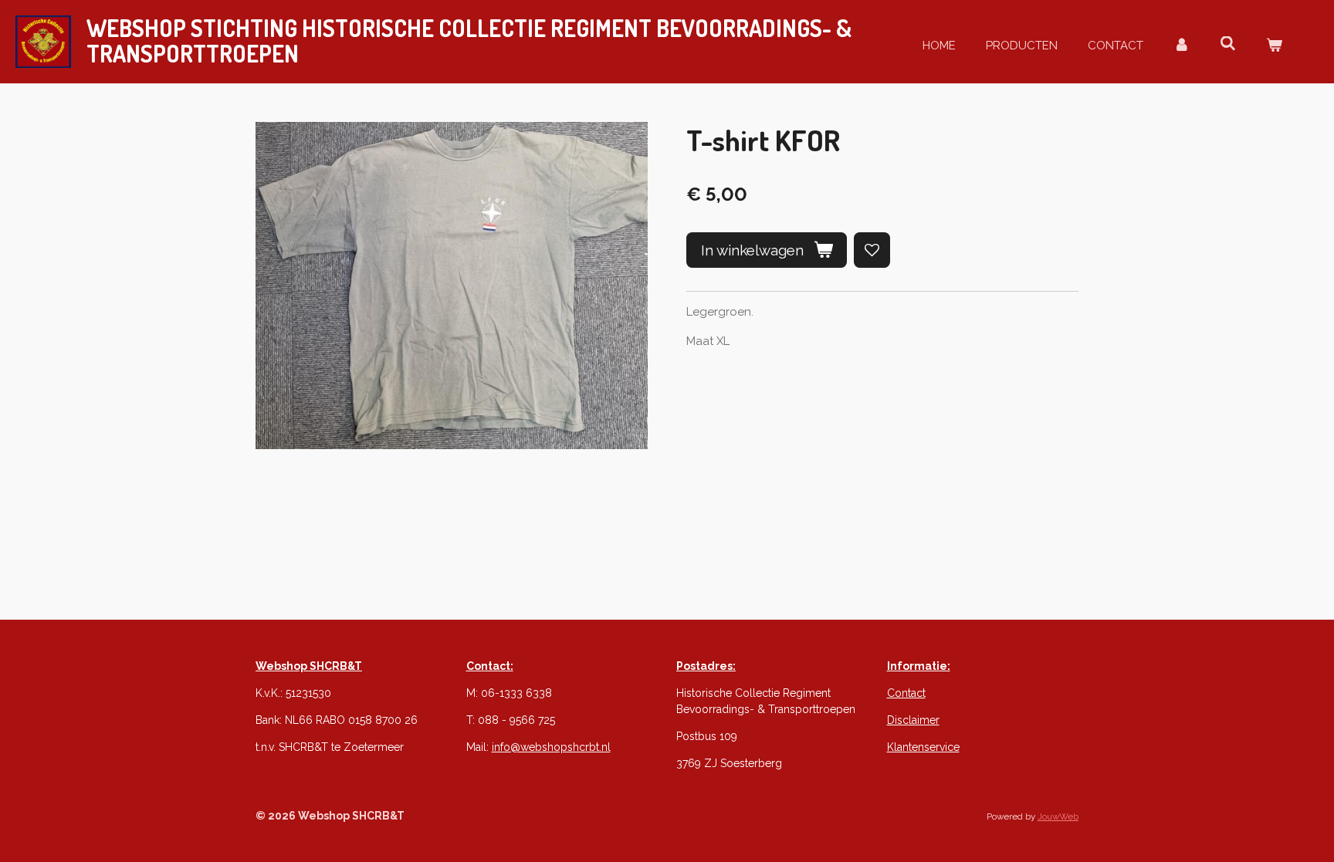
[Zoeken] (1227, 44)
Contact (906, 693)
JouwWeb (1058, 816)
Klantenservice (923, 747)
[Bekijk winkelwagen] (1274, 46)
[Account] (1181, 46)
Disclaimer (913, 720)
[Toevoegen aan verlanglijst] (872, 250)
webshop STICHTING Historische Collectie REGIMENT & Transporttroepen (469, 41)
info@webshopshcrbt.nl (551, 747)
